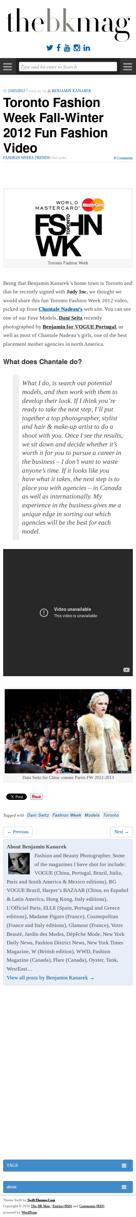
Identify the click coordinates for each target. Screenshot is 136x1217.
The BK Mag (41, 1206)
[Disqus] (68, 1073)
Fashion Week (67, 815)
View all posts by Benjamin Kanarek (51, 978)
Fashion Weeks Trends (26, 158)
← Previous (17, 832)
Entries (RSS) (62, 1206)
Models (92, 815)
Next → (121, 832)
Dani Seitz (38, 815)
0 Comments (123, 158)
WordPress (29, 1212)
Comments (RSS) (91, 1206)
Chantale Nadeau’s (61, 309)
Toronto (111, 815)
